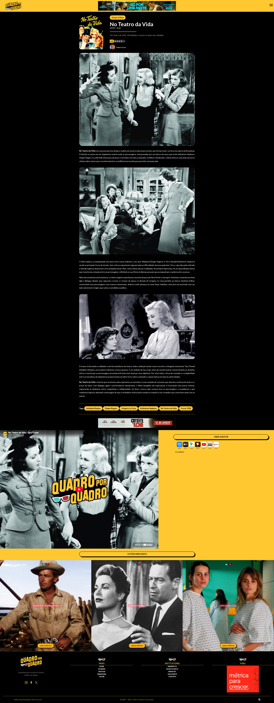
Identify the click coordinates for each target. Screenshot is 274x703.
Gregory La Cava (128, 408)
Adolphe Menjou (93, 408)
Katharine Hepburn (148, 408)
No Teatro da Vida (169, 408)
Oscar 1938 (186, 408)
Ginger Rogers (111, 408)
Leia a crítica (46, 646)
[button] (271, 5)
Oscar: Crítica (118, 17)
